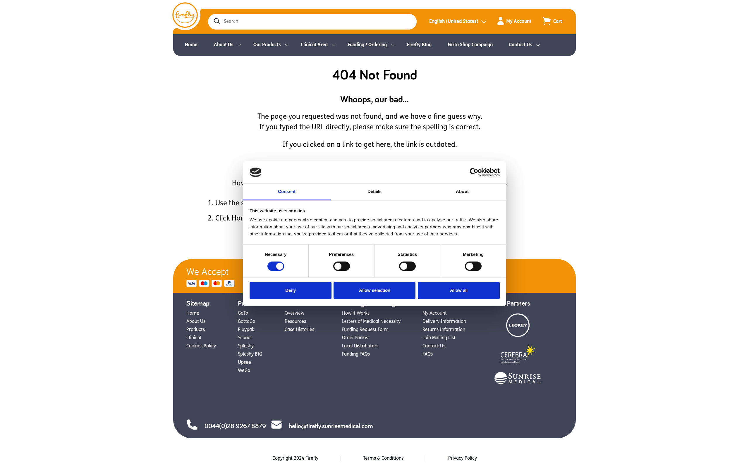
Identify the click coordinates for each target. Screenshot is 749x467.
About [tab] (462, 191)
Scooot (245, 338)
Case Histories (299, 330)
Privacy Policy (462, 458)
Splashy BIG (250, 354)
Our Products (267, 45)
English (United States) (453, 21)
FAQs (427, 354)
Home (191, 45)
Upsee (244, 362)
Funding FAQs (356, 354)
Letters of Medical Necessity (371, 321)
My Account (518, 21)
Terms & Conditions (383, 458)
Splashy (246, 346)
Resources (295, 321)
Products (195, 330)
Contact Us (520, 45)
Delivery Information (444, 321)
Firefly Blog (419, 45)
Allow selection (374, 290)
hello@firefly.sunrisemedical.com (331, 426)
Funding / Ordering (367, 45)
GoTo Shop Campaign (470, 45)
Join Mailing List (439, 338)
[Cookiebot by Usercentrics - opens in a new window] (474, 172)
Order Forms (355, 338)
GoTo (243, 313)
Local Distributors (360, 346)
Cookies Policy (201, 346)
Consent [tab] (287, 191)
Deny (290, 290)
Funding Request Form (365, 330)
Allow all (459, 290)
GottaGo (246, 321)
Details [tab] (374, 191)
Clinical (193, 338)
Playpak (246, 330)
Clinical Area (314, 45)
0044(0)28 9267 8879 (235, 426)
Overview (294, 313)
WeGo (244, 370)
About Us (223, 45)
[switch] (341, 266)
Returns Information (443, 330)
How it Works (356, 313)
